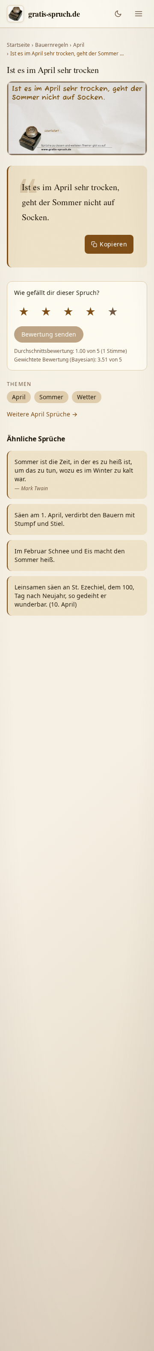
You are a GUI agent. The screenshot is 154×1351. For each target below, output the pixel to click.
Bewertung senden (48, 334)
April (78, 45)
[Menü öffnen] (138, 13)
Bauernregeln (51, 45)
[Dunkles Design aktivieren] (118, 13)
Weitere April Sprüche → (42, 414)
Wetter (86, 397)
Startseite (18, 45)
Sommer (51, 397)
